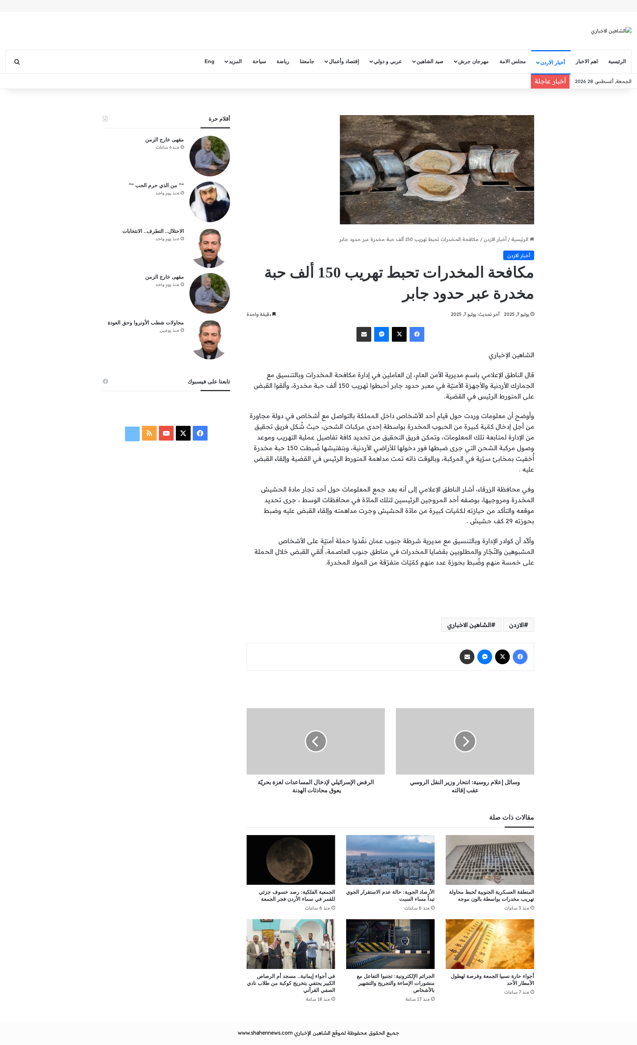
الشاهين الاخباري (469, 624)
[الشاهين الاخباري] (611, 31)
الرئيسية (617, 61)
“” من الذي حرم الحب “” (156, 185)
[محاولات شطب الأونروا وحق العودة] (209, 339)
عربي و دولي (388, 61)
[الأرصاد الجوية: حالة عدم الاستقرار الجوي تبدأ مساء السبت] (390, 860)
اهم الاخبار (587, 61)
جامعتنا (307, 61)
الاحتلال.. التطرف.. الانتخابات (153, 231)
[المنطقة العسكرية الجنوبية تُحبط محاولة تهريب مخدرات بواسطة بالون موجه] (490, 860)
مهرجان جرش (473, 61)
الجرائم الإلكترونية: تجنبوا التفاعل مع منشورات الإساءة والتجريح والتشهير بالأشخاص (396, 983)
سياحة (259, 61)
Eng (210, 61)
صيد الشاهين (430, 61)
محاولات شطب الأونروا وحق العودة (146, 322)
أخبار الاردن (552, 62)
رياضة (282, 61)
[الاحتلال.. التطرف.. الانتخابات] (209, 247)
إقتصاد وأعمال (344, 61)
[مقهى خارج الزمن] (209, 156)
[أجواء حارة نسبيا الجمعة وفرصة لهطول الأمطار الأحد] (490, 944)
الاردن (516, 624)
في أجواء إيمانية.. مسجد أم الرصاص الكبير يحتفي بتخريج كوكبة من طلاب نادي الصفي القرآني (291, 983)
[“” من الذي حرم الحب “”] (209, 202)
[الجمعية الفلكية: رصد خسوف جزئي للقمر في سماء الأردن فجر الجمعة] (291, 860)
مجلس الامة (512, 61)
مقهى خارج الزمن (164, 139)
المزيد (235, 61)
